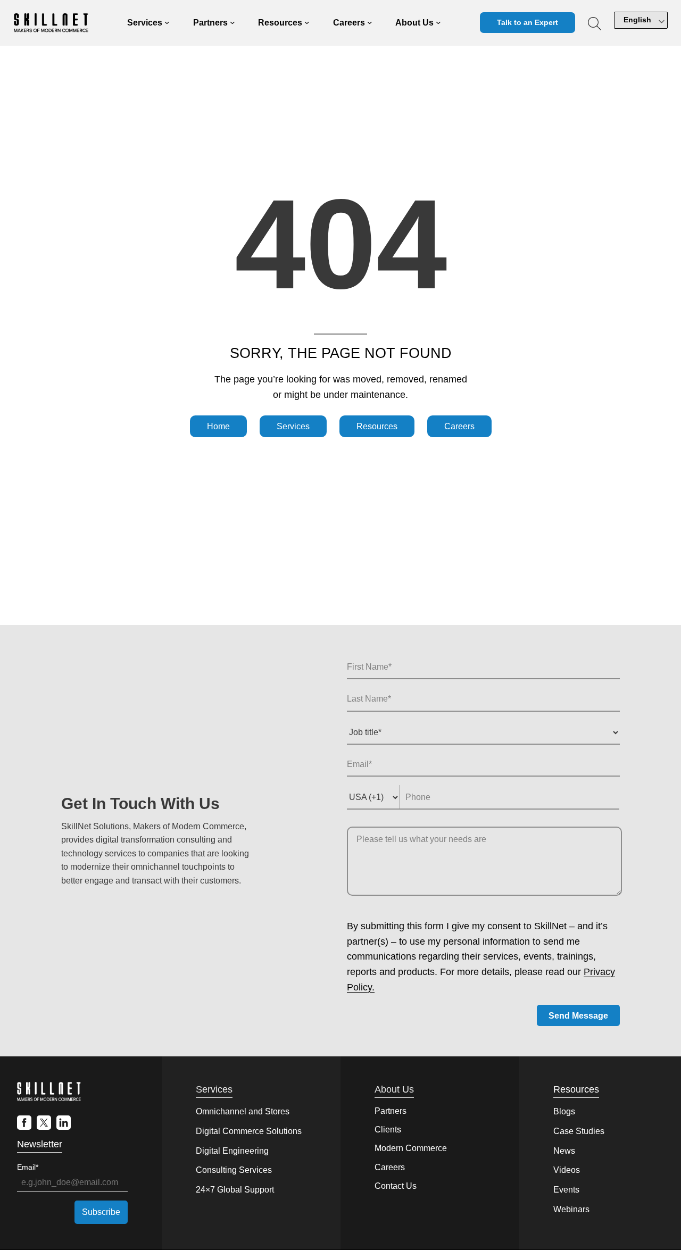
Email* (27, 1167)
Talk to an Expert (527, 22)
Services (293, 426)
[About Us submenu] (438, 23)
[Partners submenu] (232, 23)
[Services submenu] (167, 23)
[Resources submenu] (307, 23)
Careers (459, 426)
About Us (394, 1089)
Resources (376, 426)
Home (218, 426)
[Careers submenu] (369, 23)
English (637, 19)
